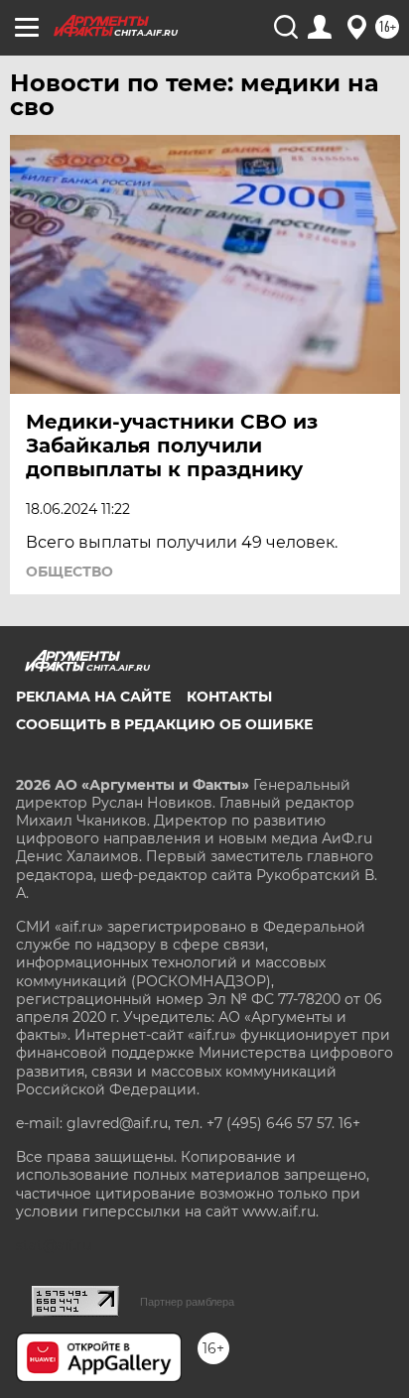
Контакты (229, 696)
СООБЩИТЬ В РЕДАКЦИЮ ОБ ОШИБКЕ (164, 724)
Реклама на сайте (93, 696)
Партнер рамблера (187, 1302)
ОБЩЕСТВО (69, 571)
